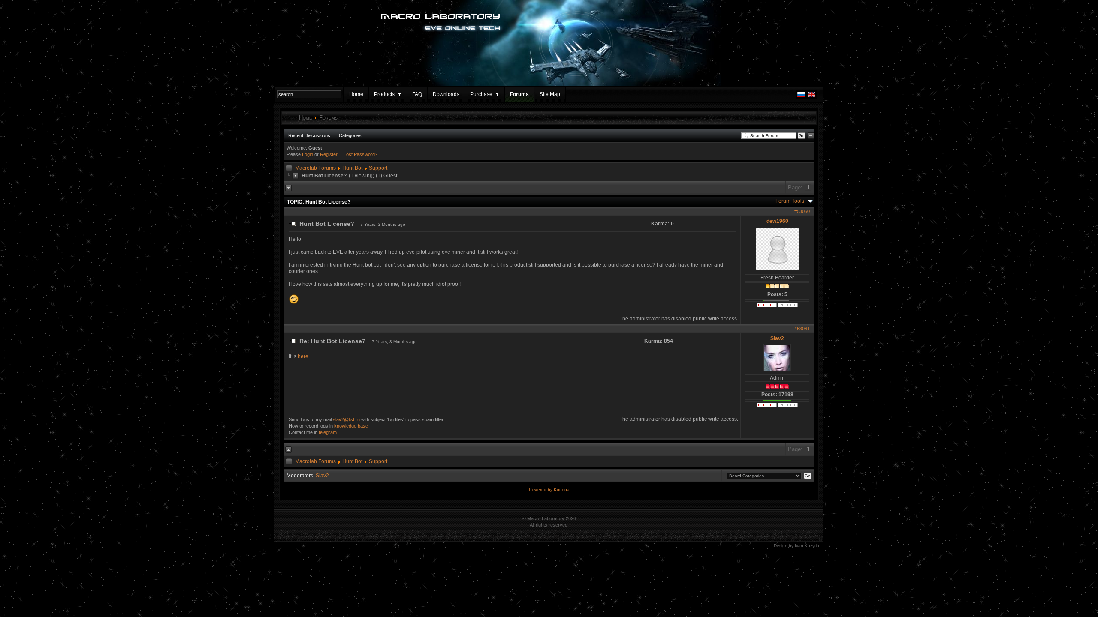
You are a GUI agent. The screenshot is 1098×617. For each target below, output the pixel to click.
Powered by (541, 489)
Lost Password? (360, 154)
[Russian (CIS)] (801, 97)
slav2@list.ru (346, 419)
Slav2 (777, 338)
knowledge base (351, 425)
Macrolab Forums (315, 168)
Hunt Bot (352, 168)
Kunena (562, 489)
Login (307, 154)
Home (356, 94)
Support (378, 168)
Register (328, 154)
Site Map (550, 94)
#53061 (802, 328)
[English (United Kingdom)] (811, 97)
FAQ (417, 94)
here (303, 356)
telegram (328, 432)
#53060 (802, 211)
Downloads (446, 94)
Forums (519, 94)
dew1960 (777, 221)
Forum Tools (789, 201)
